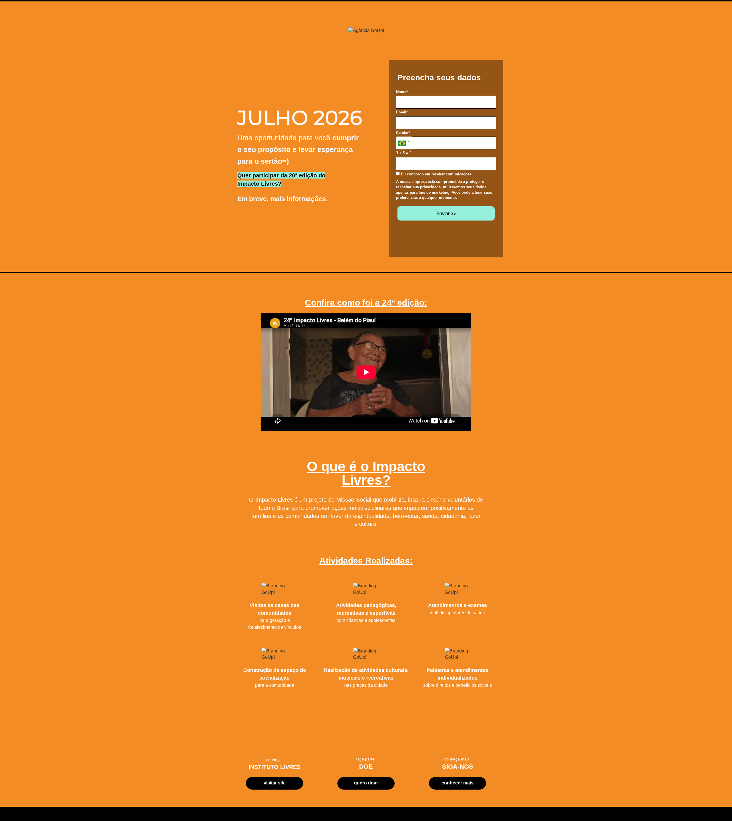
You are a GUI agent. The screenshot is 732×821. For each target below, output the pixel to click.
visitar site (275, 782)
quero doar (366, 782)
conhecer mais (457, 782)
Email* (402, 112)
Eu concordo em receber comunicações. (436, 174)
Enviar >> (446, 213)
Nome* (402, 92)
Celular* (403, 133)
